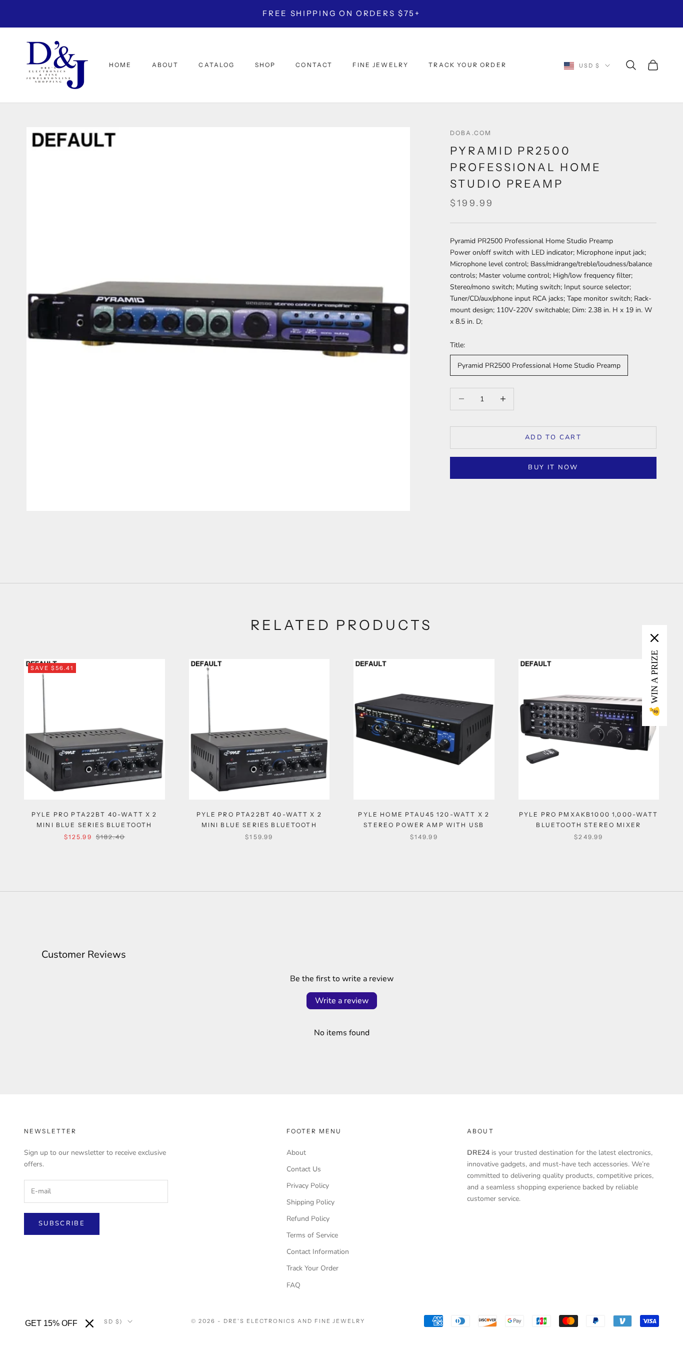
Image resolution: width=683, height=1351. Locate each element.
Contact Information (317, 1251)
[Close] (90, 1323)
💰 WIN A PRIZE (655, 683)
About (165, 65)
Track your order (467, 65)
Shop (265, 65)
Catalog (216, 65)
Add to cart (553, 436)
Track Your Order (312, 1268)
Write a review (341, 1000)
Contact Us (303, 1169)
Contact (314, 65)
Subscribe (61, 1223)
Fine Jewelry (380, 65)
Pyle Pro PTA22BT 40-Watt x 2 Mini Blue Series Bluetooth (94, 819)
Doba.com (471, 133)
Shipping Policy (310, 1202)
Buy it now (553, 467)
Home (120, 65)
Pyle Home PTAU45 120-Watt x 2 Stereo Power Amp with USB (424, 819)
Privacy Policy (307, 1185)
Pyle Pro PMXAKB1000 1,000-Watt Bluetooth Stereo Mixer (588, 819)
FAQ (293, 1285)
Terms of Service (312, 1235)
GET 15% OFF (51, 1323)
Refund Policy (308, 1218)
